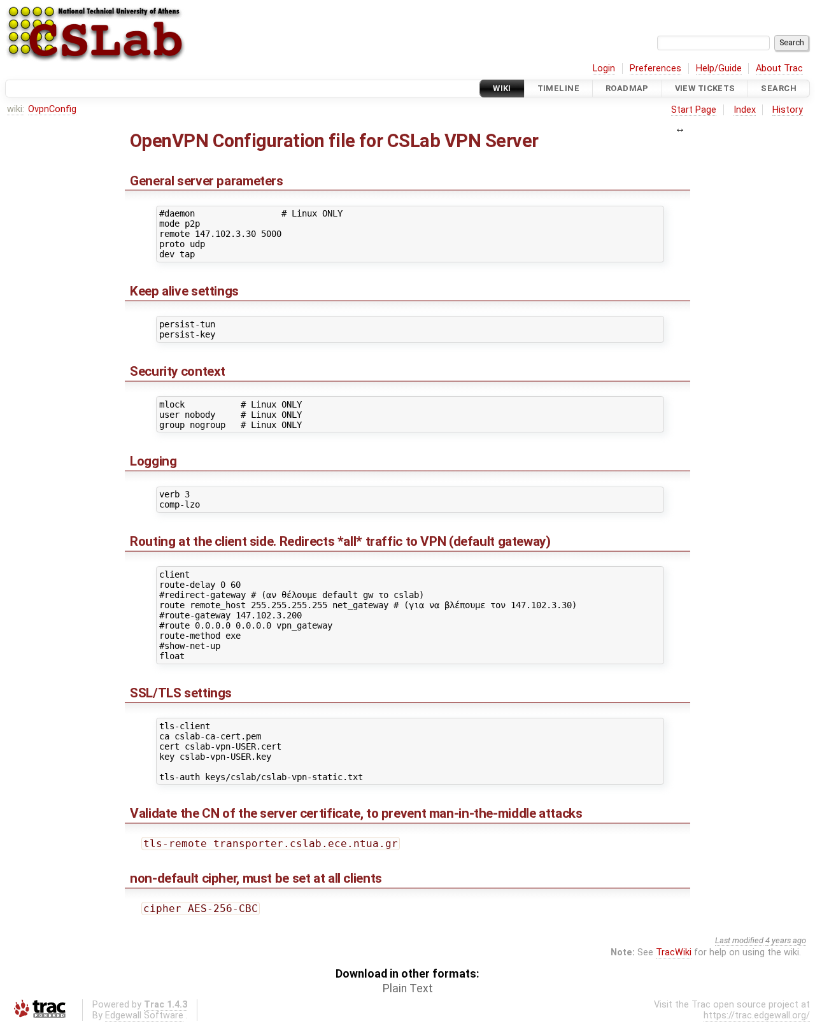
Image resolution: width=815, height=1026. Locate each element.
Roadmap (627, 88)
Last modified (739, 940)
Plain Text (408, 988)
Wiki (502, 88)
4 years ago (785, 940)
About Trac (779, 68)
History (787, 109)
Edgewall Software (144, 1015)
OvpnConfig (52, 109)
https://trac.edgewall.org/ (757, 1015)
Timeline (558, 88)
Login (604, 68)
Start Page (693, 109)
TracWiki (673, 952)
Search (779, 88)
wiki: (15, 109)
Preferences (655, 68)
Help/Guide (719, 68)
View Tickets (705, 88)
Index (745, 109)
